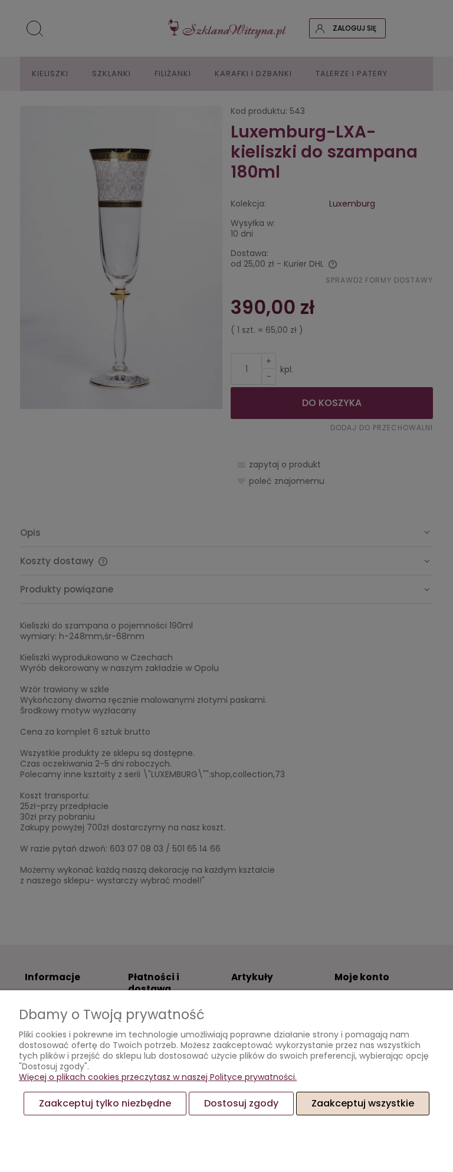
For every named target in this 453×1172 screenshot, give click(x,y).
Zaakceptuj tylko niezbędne (105, 1103)
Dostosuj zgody (241, 1103)
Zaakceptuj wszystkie (362, 1103)
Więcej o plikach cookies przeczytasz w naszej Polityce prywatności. (158, 1077)
